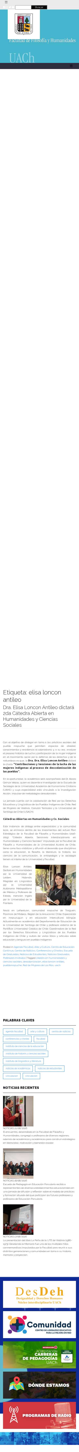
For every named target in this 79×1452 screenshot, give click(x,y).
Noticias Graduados (58, 954)
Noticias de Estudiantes (33, 954)
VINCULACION (12, 1076)
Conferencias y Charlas (49, 950)
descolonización (32, 961)
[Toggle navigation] (6, 2)
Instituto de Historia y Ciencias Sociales (26, 1053)
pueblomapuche (12, 965)
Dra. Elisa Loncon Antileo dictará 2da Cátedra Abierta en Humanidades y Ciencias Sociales (38, 716)
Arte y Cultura (42, 947)
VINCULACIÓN (31, 1076)
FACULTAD (40, 1038)
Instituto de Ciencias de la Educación (25, 1046)
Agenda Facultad (23, 947)
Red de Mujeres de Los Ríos (38, 965)
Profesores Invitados (14, 957)
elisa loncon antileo (53, 961)
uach (58, 965)
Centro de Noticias (25, 950)
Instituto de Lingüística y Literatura (23, 1061)
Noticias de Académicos (18, 1068)
